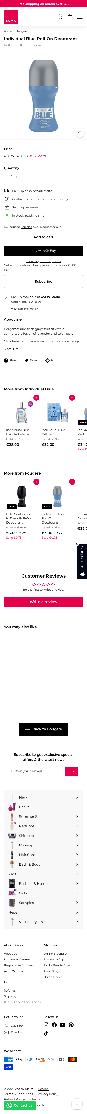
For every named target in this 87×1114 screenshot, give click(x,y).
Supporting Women (18, 959)
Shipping (26, 227)
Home (8, 31)
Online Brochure (55, 953)
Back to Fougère (47, 729)
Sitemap (35, 1099)
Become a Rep (54, 959)
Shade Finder (53, 977)
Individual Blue (15, 45)
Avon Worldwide (15, 971)
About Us (10, 953)
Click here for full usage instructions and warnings (41, 341)
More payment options (43, 261)
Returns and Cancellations (22, 1002)
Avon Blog (51, 971)
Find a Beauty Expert (58, 965)
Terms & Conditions (18, 1094)
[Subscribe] (71, 771)
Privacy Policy (48, 1094)
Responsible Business (19, 965)
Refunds (10, 990)
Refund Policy (14, 1099)
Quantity (11, 168)
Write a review (44, 602)
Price (8, 149)
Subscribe (43, 281)
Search (43, 1089)
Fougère (22, 31)
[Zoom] (80, 133)
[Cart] (69, 17)
